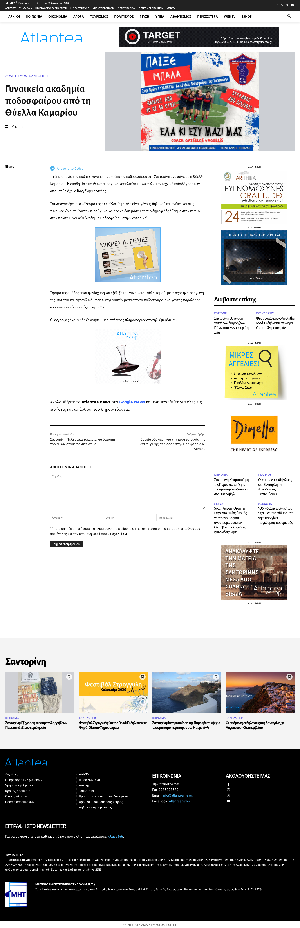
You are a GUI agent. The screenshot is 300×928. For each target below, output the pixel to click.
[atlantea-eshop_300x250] (150, 492)
